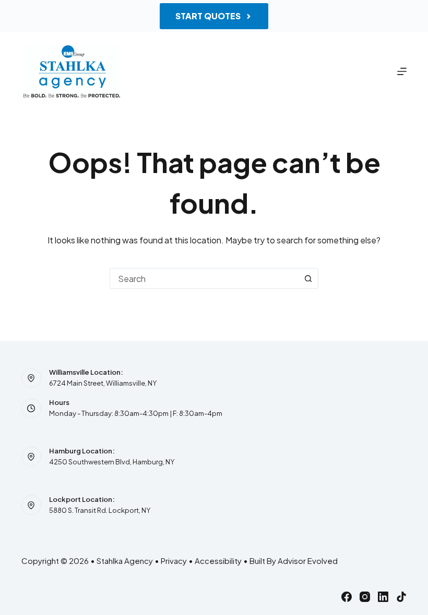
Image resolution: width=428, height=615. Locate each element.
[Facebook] (346, 597)
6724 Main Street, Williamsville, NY (103, 383)
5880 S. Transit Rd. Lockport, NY (99, 510)
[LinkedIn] (383, 597)
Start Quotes (208, 15)
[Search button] (308, 278)
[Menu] (402, 71)
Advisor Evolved (308, 560)
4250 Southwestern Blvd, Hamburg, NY (111, 462)
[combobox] (204, 278)
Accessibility (218, 560)
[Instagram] (365, 597)
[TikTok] (401, 597)
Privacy (174, 560)
